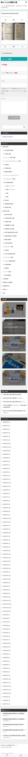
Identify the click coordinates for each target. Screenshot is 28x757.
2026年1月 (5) (6, 440)
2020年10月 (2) (7, 650)
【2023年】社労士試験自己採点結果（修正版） (14, 310)
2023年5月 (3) (6, 543)
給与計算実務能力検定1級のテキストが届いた (8, 53)
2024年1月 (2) (6, 514)
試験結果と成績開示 (8, 282)
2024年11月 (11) (7, 482)
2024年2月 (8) (6, 511)
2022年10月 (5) (7, 568)
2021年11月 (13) (7, 607)
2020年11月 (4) (6, 647)
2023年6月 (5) (6, 539)
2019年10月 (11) (7, 693)
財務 (7, 193)
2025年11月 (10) (7, 447)
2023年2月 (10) (7, 554)
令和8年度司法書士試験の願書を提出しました (14, 401)
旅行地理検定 (8, 275)
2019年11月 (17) (7, 689)
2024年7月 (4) (6, 497)
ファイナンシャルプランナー (12, 175)
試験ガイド (5, 289)
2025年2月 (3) (6, 472)
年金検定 (7, 164)
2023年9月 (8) (6, 529)
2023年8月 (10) (7, 532)
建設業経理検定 (8, 171)
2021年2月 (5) (6, 636)
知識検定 (7, 268)
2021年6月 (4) (6, 625)
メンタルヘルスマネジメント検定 (13, 161)
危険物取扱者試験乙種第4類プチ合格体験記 (13, 713)
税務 (7, 196)
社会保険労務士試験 (9, 218)
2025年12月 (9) (7, 443)
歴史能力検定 (8, 207)
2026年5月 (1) (6, 429)
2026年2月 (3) (6, 436)
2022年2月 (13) (7, 597)
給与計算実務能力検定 (10, 253)
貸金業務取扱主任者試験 (10, 236)
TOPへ (21, 755)
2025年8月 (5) (6, 457)
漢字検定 (7, 200)
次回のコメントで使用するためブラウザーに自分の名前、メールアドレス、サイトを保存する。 (13, 91)
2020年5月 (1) (6, 668)
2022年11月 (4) (6, 564)
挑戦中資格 (5, 146)
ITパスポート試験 (9, 246)
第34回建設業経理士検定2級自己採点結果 (13, 724)
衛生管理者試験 (8, 243)
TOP (9, 745)
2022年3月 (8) (6, 593)
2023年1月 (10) (7, 557)
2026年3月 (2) (6, 432)
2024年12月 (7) (7, 479)
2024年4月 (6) (6, 504)
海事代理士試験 (8, 214)
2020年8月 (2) (6, 657)
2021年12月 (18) (7, 604)
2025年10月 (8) (7, 450)
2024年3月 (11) (6, 507)
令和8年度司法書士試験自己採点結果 (12, 394)
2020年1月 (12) (7, 682)
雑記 (4, 293)
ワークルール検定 (9, 257)
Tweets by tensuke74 (7, 136)
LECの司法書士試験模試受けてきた (13, 378)
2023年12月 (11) (7, 518)
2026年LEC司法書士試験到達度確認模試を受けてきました (14, 344)
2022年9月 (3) (6, 572)
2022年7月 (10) (7, 579)
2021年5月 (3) (6, 629)
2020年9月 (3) (6, 654)
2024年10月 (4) (7, 486)
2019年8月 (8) (6, 700)
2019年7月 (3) (6, 704)
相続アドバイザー (10, 189)
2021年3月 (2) (6, 632)
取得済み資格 (6, 211)
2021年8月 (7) (6, 618)
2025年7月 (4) (6, 461)
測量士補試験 (8, 239)
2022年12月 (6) (7, 561)
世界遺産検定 (8, 264)
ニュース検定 (8, 271)
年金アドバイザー (10, 186)
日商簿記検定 (8, 168)
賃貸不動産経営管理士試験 (11, 232)
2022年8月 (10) (7, 575)
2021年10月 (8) (7, 611)
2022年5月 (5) (6, 586)
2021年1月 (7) (6, 639)
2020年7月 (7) (6, 661)
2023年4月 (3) (6, 547)
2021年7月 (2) (6, 621)
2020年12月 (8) (7, 643)
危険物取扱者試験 (9, 203)
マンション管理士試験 (10, 157)
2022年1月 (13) (7, 600)
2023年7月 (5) (6, 536)
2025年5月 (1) (6, 465)
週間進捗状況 (6, 286)
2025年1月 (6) (6, 475)
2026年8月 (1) (6, 422)
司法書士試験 (8, 154)
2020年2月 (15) (7, 679)
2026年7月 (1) (6, 425)
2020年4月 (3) (6, 671)
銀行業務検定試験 (9, 182)
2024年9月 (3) (6, 490)
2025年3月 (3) (6, 468)
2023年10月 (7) (7, 525)
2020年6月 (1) (6, 664)
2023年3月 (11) (6, 550)
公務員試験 (5, 278)
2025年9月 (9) (6, 454)
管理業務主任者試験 (9, 228)
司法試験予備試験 (9, 150)
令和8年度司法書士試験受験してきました (14, 327)
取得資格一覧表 (8, 361)
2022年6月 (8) (6, 582)
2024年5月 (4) (6, 500)
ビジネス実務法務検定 (10, 261)
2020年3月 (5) (6, 675)
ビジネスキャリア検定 (10, 179)
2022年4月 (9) (6, 589)
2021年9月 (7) (6, 614)
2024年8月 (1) (6, 493)
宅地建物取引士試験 (9, 225)
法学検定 (7, 250)
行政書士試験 (8, 221)
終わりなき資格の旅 (9, 2)
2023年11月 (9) (6, 522)
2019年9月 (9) (6, 696)
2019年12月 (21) (7, 686)
